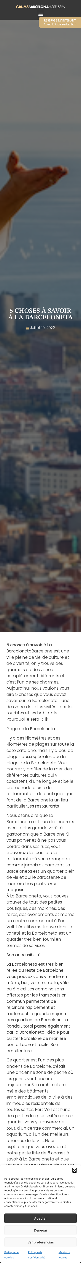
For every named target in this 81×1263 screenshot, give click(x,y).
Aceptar (40, 1218)
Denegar (40, 1230)
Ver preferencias (40, 1242)
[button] (74, 1170)
